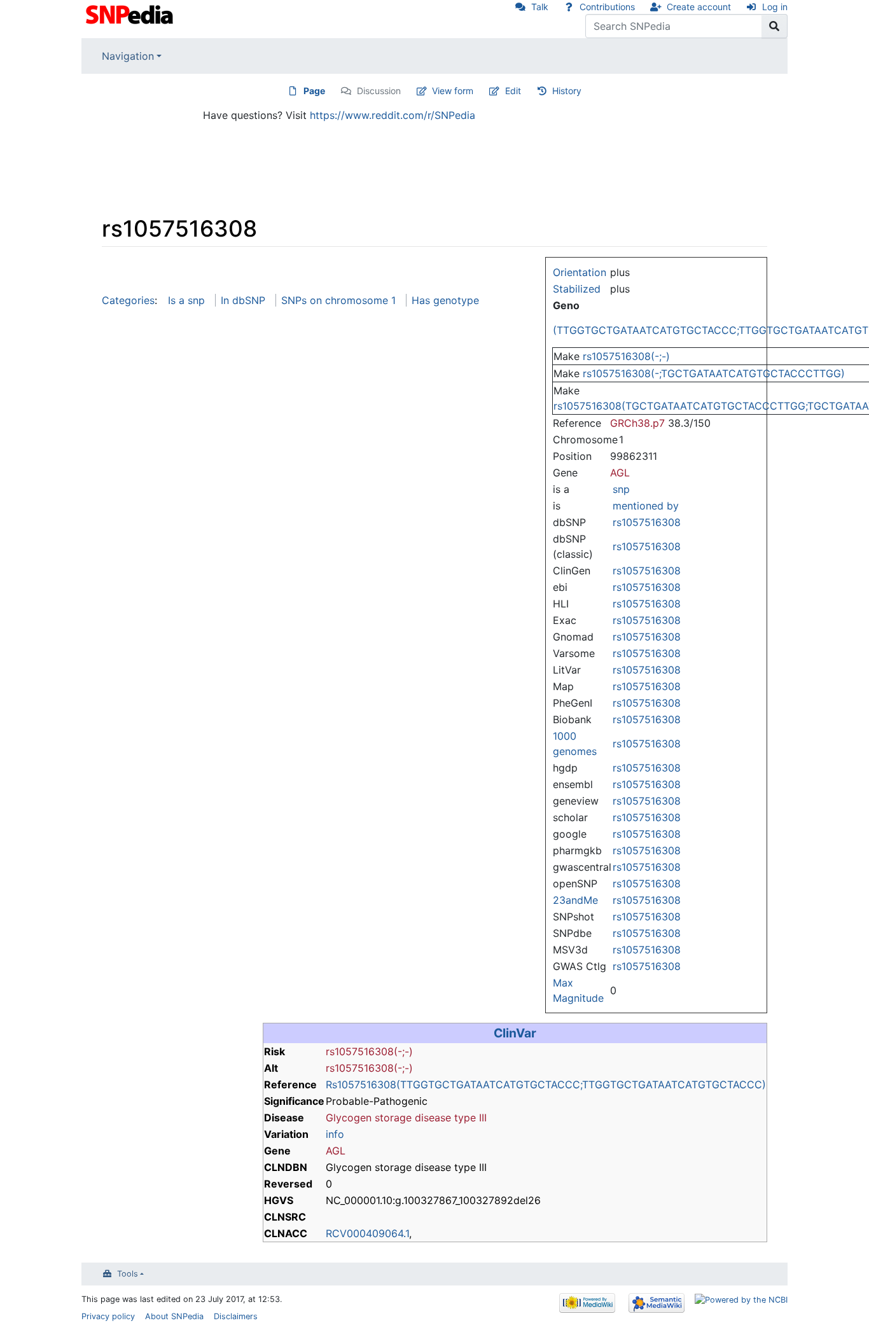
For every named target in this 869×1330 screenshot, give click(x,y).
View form (452, 90)
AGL (620, 472)
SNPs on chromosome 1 (338, 300)
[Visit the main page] (130, 13)
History (566, 90)
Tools (127, 1273)
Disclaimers (236, 1316)
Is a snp (186, 300)
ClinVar (515, 1033)
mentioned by (646, 505)
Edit (513, 90)
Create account (699, 6)
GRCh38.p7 (637, 423)
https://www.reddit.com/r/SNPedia (392, 115)
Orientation (579, 272)
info (335, 1134)
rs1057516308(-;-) (626, 356)
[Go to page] (774, 26)
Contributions (607, 6)
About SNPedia (174, 1316)
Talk (539, 6)
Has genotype (445, 300)
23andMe (575, 900)
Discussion (379, 90)
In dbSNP (243, 300)
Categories (128, 300)
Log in (775, 6)
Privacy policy (108, 1316)
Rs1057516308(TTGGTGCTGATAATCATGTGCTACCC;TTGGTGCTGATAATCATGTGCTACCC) (546, 1084)
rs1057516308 (647, 522)
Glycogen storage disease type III (406, 1117)
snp (621, 489)
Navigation (128, 56)
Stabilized (577, 288)
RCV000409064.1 (367, 1233)
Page (314, 90)
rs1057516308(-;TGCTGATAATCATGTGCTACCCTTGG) (714, 373)
